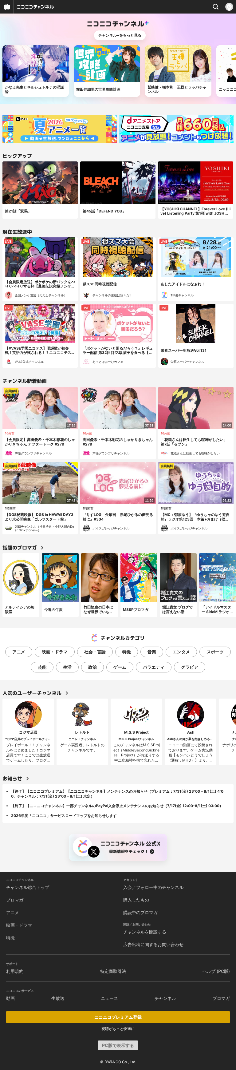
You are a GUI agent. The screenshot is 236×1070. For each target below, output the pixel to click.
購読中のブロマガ (140, 912)
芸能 (42, 667)
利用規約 (14, 971)
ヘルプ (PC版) (216, 971)
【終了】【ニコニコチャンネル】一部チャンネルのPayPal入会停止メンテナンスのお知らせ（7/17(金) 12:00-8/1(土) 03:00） (117, 805)
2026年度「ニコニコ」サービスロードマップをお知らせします (64, 815)
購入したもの (136, 899)
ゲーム (119, 667)
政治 (92, 667)
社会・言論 (95, 651)
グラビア (189, 667)
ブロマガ (14, 899)
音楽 (152, 651)
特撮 (126, 651)
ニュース (109, 998)
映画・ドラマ (55, 651)
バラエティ (153, 667)
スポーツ (215, 651)
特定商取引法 (113, 971)
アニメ (18, 651)
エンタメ (181, 651)
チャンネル (165, 998)
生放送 (57, 998)
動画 (10, 998)
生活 (67, 667)
